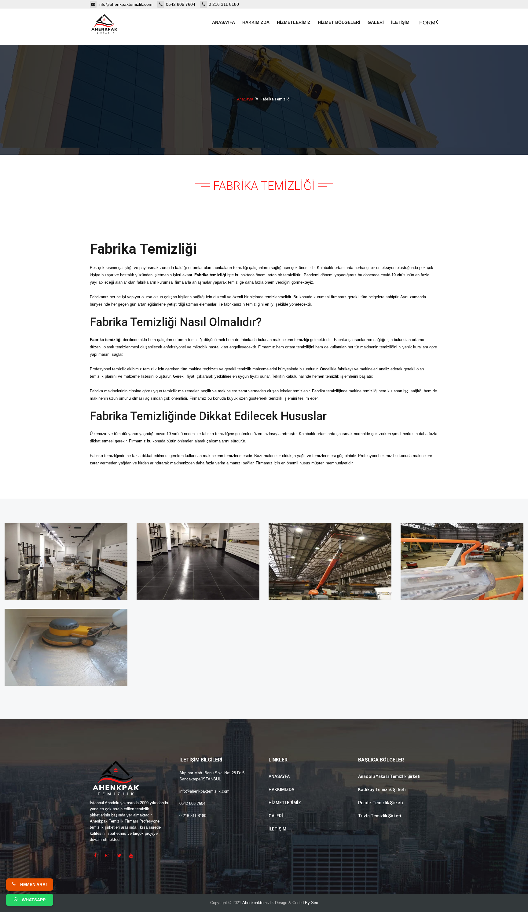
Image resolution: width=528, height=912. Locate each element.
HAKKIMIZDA (281, 789)
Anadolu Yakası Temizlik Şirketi (389, 776)
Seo (314, 902)
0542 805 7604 (183, 4)
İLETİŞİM (277, 829)
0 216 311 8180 (224, 4)
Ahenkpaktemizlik (258, 902)
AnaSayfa (245, 99)
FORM (427, 23)
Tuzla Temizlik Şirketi (379, 815)
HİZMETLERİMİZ (285, 802)
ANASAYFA (279, 776)
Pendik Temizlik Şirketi (380, 802)
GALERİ (276, 815)
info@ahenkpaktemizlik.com (127, 4)
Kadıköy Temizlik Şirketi (381, 789)
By (307, 902)
